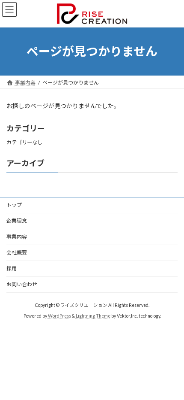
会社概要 (16, 252)
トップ (14, 205)
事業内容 (16, 236)
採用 (11, 268)
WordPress (59, 315)
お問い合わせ (21, 284)
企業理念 (16, 221)
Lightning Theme (93, 315)
